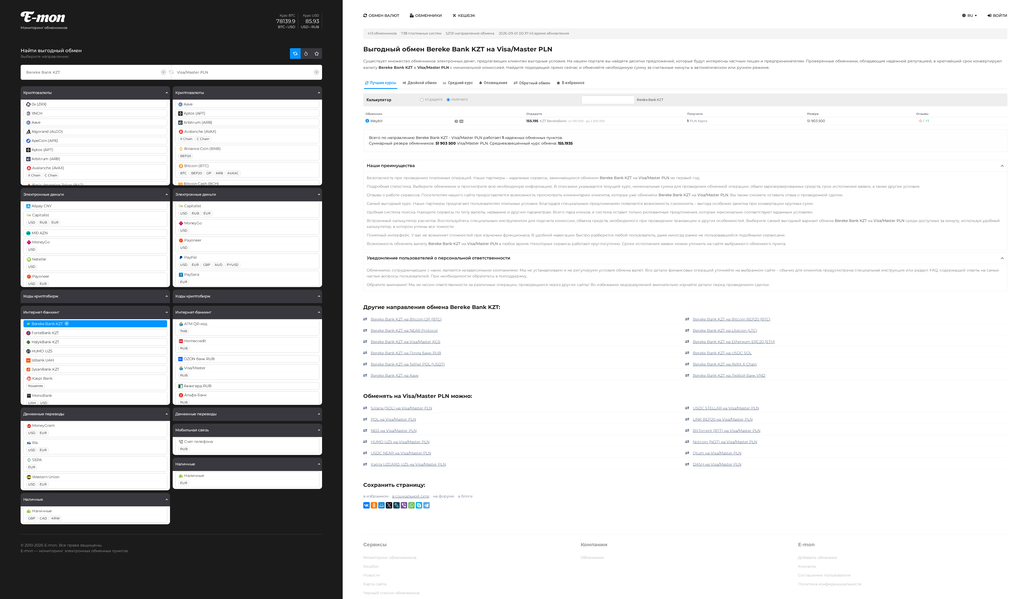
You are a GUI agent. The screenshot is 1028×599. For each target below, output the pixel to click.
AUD (218, 265)
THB (183, 331)
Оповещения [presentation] (495, 83)
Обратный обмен (534, 83)
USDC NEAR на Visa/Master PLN (401, 453)
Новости (371, 575)
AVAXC (233, 173)
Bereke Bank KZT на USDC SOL (722, 353)
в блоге (465, 496)
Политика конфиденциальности (829, 584)
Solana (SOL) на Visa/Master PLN (401, 408)
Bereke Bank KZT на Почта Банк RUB (406, 353)
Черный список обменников (391, 593)
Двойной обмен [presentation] (422, 83)
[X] (389, 505)
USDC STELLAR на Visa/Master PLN (726, 408)
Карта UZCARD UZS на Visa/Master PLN (408, 464)
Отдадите (433, 99)
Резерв (813, 114)
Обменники (428, 15)
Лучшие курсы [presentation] (383, 83)
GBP (31, 518)
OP (208, 173)
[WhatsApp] (411, 505)
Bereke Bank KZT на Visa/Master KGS (405, 341)
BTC (183, 173)
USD (31, 222)
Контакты (807, 566)
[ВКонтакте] (366, 505)
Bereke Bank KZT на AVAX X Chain (725, 364)
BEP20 (185, 156)
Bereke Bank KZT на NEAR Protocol (404, 330)
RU (970, 15)
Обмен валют (384, 15)
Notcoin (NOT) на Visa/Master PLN (725, 441)
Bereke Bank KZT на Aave (394, 375)
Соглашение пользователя (824, 575)
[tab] (380, 83)
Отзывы (922, 114)
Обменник (373, 114)
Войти (1000, 15)
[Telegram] (426, 505)
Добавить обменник (817, 557)
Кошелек (35, 386)
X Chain (34, 175)
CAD (43, 518)
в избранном (375, 496)
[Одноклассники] (374, 505)
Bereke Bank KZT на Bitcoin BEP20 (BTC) (731, 319)
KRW (55, 518)
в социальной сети (410, 496)
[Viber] (404, 505)
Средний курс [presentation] (460, 83)
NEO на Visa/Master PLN (394, 430)
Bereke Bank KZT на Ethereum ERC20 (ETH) (734, 341)
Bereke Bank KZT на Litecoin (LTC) (725, 330)
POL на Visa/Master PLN (393, 419)
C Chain (51, 175)
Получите (459, 99)
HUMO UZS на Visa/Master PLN (400, 441)
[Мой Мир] (381, 505)
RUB (43, 222)
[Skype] (419, 505)
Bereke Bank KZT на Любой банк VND (729, 375)
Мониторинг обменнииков (389, 557)
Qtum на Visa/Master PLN (717, 453)
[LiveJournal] (396, 505)
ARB (219, 173)
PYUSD (233, 265)
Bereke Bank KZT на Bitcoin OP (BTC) (406, 319)
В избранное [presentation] (573, 83)
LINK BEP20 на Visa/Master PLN (723, 419)
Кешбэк (466, 15)
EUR (55, 222)
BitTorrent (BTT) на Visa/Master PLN (726, 430)
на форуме (443, 496)
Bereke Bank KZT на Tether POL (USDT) (408, 364)
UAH (32, 403)
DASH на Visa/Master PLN (717, 464)
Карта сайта (374, 584)
